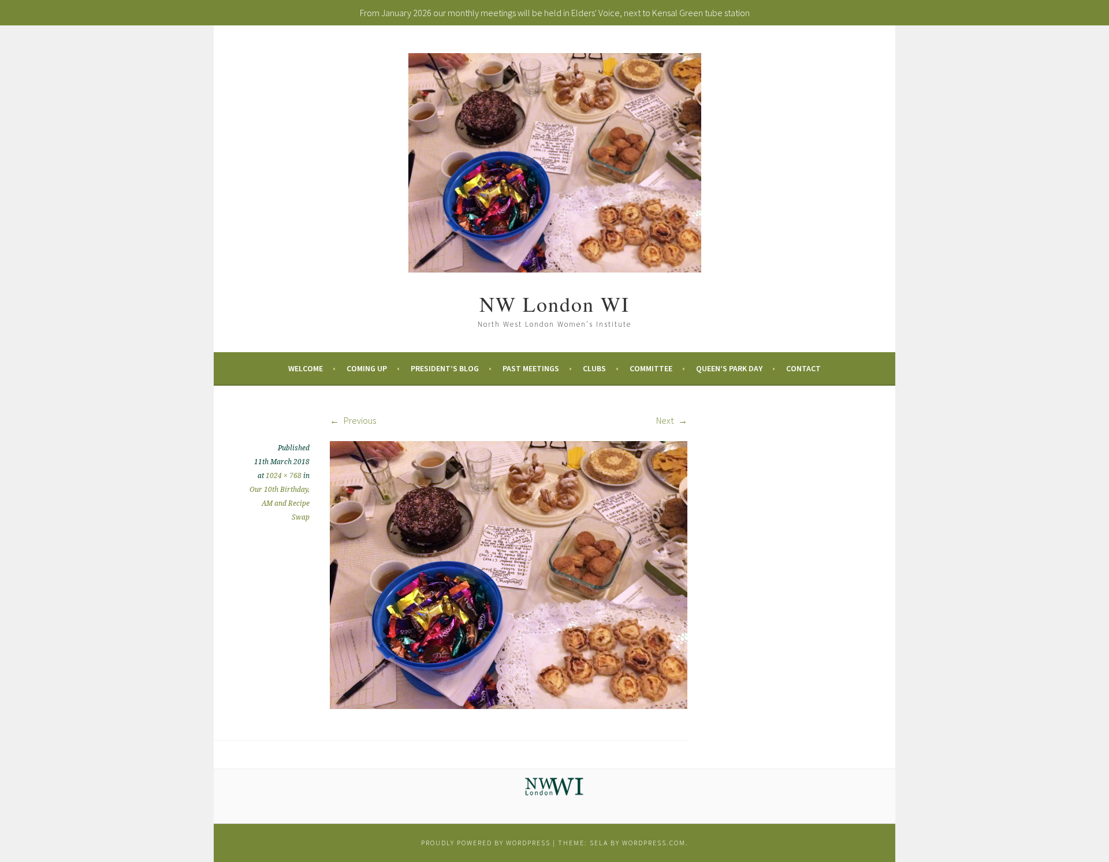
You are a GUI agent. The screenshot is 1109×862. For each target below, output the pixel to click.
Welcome (305, 368)
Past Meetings (531, 368)
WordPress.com (654, 842)
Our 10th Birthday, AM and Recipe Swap (280, 503)
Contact (803, 368)
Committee (651, 368)
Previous (359, 420)
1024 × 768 (284, 476)
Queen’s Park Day (729, 368)
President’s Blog (445, 368)
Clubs (594, 368)
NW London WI (554, 304)
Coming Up (367, 368)
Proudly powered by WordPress (485, 842)
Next (665, 420)
